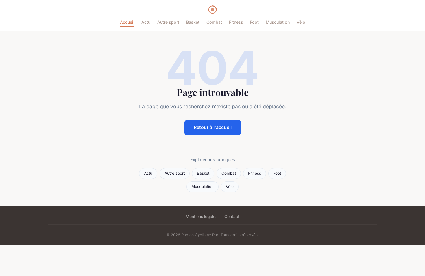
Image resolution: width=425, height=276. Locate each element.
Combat (214, 22)
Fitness (236, 22)
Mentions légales (201, 216)
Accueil (127, 22)
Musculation (278, 22)
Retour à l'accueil (213, 127)
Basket (192, 22)
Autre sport (168, 22)
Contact (231, 216)
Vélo (301, 22)
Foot (254, 22)
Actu (145, 22)
